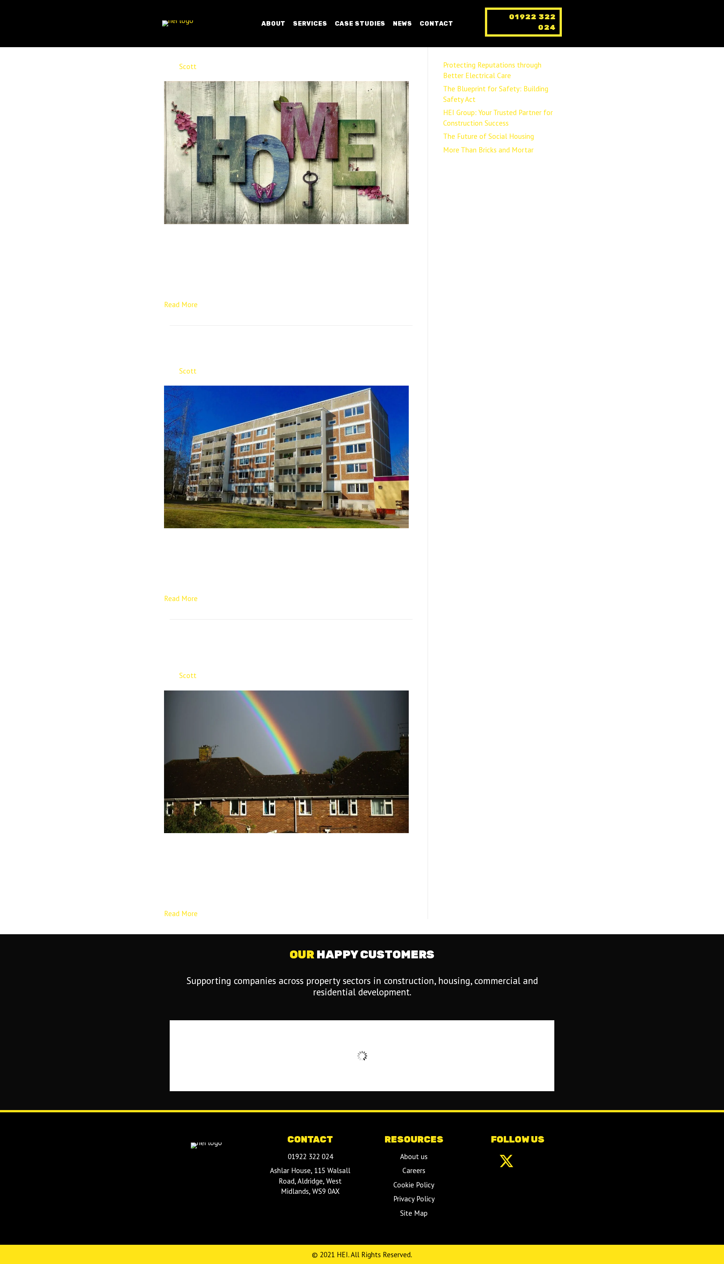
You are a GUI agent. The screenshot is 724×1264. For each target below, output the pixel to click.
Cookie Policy (413, 1184)
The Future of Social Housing (257, 52)
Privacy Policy (414, 1198)
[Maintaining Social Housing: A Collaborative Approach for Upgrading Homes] (286, 761)
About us (414, 1156)
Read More (181, 304)
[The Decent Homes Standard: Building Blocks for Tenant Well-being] (286, 456)
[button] (523, 22)
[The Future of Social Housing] (286, 151)
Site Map (414, 1213)
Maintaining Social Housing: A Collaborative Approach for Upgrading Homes (285, 650)
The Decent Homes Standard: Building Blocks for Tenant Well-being (283, 351)
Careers (413, 1170)
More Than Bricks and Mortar (488, 149)
